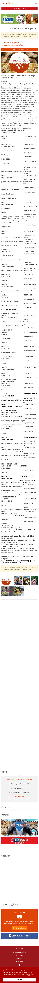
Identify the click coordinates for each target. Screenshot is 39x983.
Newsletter (19, 962)
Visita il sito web (20, 797)
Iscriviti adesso (19, 928)
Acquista (19, 955)
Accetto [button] (19, 979)
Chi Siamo (19, 949)
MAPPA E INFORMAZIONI (20, 49)
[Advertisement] (19, 684)
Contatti (19, 959)
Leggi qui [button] (29, 975)
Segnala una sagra (19, 952)
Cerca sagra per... (19, 9)
